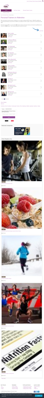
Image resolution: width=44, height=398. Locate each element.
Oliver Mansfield (12, 59)
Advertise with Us (37, 386)
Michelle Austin (11, 85)
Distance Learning (15, 388)
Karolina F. (10, 78)
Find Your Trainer (17, 10)
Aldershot (2, 103)
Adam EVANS (11, 65)
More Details (10, 36)
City (1, 386)
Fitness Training (14, 386)
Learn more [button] (4, 396)
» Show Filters (41, 30)
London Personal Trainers (27, 387)
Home (6, 10)
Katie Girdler (11, 33)
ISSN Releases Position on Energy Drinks (8, 373)
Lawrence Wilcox (12, 39)
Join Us (28, 1)
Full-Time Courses (15, 387)
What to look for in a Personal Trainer (7, 183)
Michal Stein (11, 91)
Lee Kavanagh (11, 46)
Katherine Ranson (12, 72)
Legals (35, 387)
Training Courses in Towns (27, 388)
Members (40, 1)
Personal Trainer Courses (27, 10)
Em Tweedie (11, 52)
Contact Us (36, 388)
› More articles (3, 378)
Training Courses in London (27, 386)
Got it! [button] (39, 395)
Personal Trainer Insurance (34, 1)
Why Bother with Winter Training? (6, 278)
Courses (2, 387)
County (2, 388)
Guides (3, 229)
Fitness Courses (6, 12)
